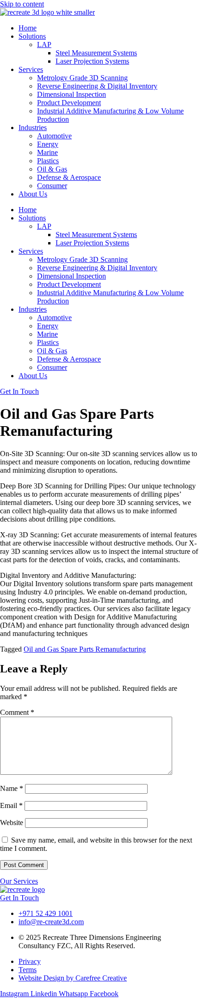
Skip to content (22, 4)
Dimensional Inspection (71, 94)
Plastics (48, 161)
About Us (33, 194)
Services (31, 69)
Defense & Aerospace (69, 177)
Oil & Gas (52, 169)
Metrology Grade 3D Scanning (82, 78)
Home (28, 28)
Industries (33, 127)
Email (11, 805)
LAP (44, 44)
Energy (47, 144)
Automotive (54, 136)
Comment (17, 712)
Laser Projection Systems (92, 61)
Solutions (32, 36)
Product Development (69, 103)
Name (11, 788)
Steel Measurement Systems (96, 53)
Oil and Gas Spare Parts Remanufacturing (85, 649)
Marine (47, 152)
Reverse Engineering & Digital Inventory (97, 86)
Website (11, 822)
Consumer (52, 186)
